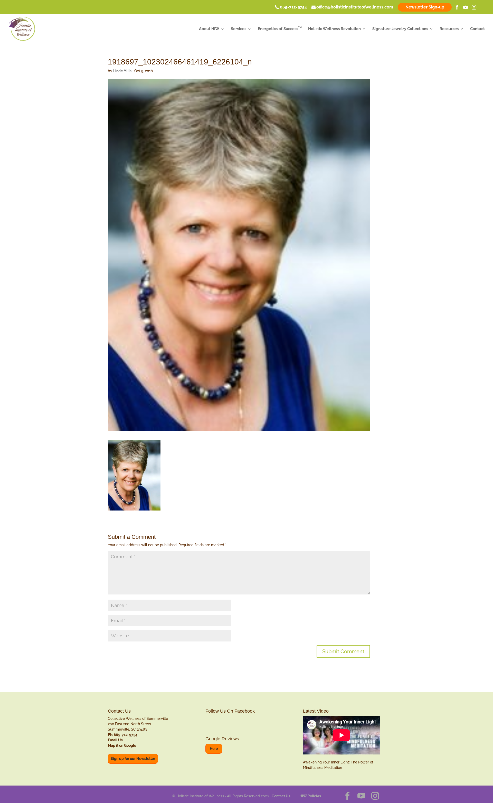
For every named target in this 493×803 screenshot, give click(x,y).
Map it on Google (122, 745)
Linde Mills (122, 71)
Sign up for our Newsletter (133, 759)
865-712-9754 (293, 7)
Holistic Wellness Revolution (334, 29)
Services (238, 29)
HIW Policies (310, 796)
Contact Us (281, 796)
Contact (477, 29)
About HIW (209, 29)
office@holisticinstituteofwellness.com (354, 7)
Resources (449, 29)
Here (213, 749)
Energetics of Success (280, 29)
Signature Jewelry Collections (400, 29)
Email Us (115, 740)
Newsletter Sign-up (424, 7)
